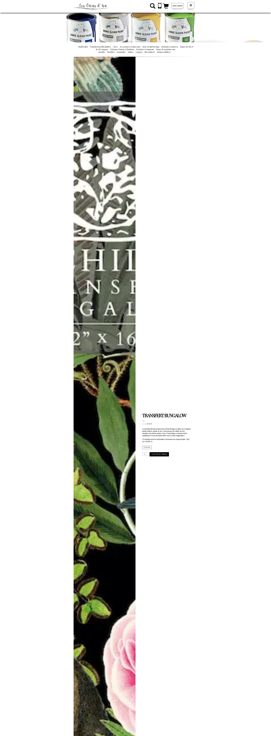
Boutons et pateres (169, 46)
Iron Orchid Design (150, 46)
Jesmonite (121, 52)
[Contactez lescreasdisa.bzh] (159, 6)
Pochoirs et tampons (145, 49)
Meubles (111, 52)
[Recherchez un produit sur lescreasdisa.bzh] (152, 6)
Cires (115, 46)
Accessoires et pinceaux (130, 46)
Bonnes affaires (164, 52)
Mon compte (178, 6)
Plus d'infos (147, 447)
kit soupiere (150, 52)
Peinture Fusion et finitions (122, 49)
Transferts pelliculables (100, 46)
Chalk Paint (83, 46)
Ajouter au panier (159, 454)
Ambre (130, 52)
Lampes (139, 52)
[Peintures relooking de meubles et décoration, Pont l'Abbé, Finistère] (92, 6)
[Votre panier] (166, 6)
